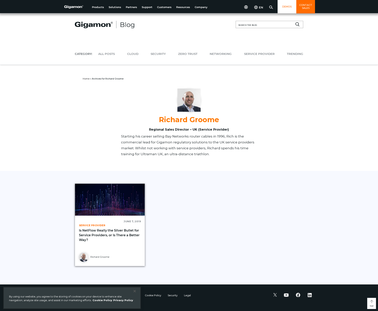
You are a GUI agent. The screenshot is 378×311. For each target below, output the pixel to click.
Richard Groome (99, 256)
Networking (221, 54)
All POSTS (106, 54)
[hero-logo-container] (76, 7)
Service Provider (259, 54)
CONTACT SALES (305, 6)
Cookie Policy (153, 295)
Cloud (132, 54)
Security (158, 54)
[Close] (134, 291)
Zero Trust (187, 54)
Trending (295, 54)
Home (86, 78)
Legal (187, 295)
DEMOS (287, 6)
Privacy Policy (123, 300)
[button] (98, 7)
